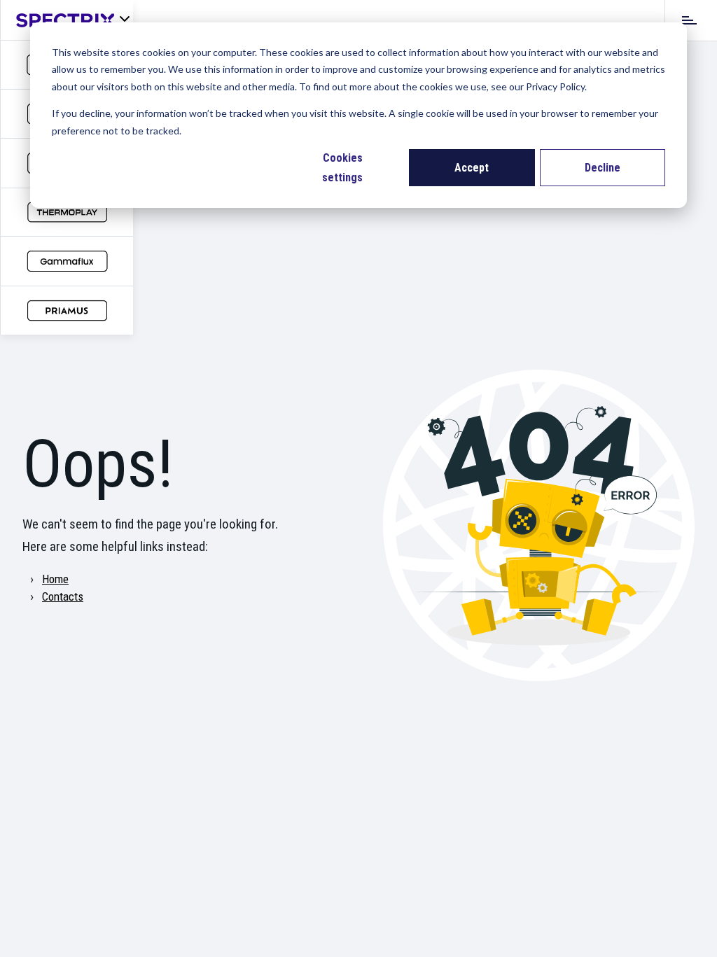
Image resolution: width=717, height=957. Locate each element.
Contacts (62, 596)
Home (55, 579)
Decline (602, 167)
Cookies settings (342, 167)
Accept (471, 167)
